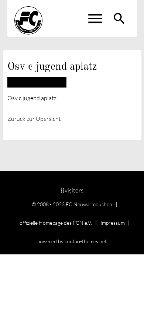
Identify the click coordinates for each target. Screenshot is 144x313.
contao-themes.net (86, 241)
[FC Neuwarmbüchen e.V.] (28, 18)
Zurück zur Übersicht (34, 118)
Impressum (112, 223)
